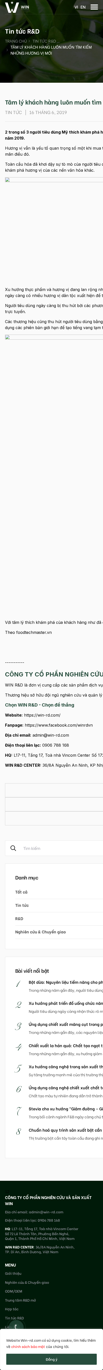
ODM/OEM (13, 1291)
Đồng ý (52, 1359)
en (83, 7)
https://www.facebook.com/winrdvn (59, 725)
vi (76, 7)
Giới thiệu (13, 1273)
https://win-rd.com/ (42, 715)
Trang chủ (16, 41)
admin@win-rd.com (50, 735)
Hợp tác (11, 1308)
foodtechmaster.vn (34, 632)
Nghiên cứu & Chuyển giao (27, 1282)
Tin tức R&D (44, 41)
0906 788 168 (55, 745)
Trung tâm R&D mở (20, 1300)
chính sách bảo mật (28, 1346)
